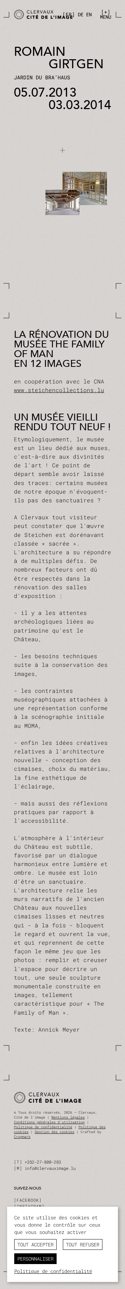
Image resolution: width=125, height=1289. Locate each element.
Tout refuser (82, 1244)
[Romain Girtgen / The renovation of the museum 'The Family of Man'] (36, 15)
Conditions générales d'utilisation (49, 1122)
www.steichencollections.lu (59, 390)
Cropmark (22, 1137)
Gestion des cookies (54, 1132)
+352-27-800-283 (43, 1162)
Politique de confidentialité (43, 1127)
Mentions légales (68, 1117)
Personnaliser (35, 1258)
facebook (28, 1200)
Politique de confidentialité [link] (53, 1271)
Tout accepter (35, 1244)
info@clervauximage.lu (50, 1168)
